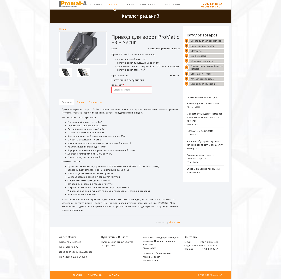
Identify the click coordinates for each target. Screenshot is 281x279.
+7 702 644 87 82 (211, 4)
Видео (80, 102)
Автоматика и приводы (202, 78)
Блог (130, 4)
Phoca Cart (174, 222)
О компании (171, 4)
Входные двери (199, 55)
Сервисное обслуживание (204, 83)
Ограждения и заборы (202, 73)
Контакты (148, 4)
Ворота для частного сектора (206, 40)
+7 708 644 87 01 (211, 6)
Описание (67, 102)
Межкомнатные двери (202, 61)
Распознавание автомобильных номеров (207, 67)
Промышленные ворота (202, 46)
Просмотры (95, 102)
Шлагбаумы (197, 51)
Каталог (115, 4)
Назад (62, 28)
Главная (96, 4)
